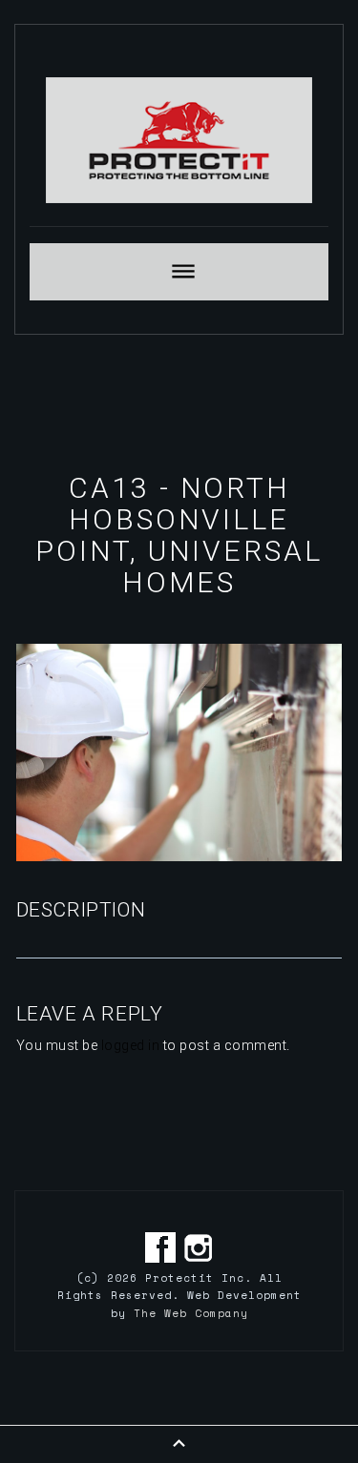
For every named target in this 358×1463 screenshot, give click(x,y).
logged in (130, 1045)
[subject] (179, 271)
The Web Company (191, 1313)
